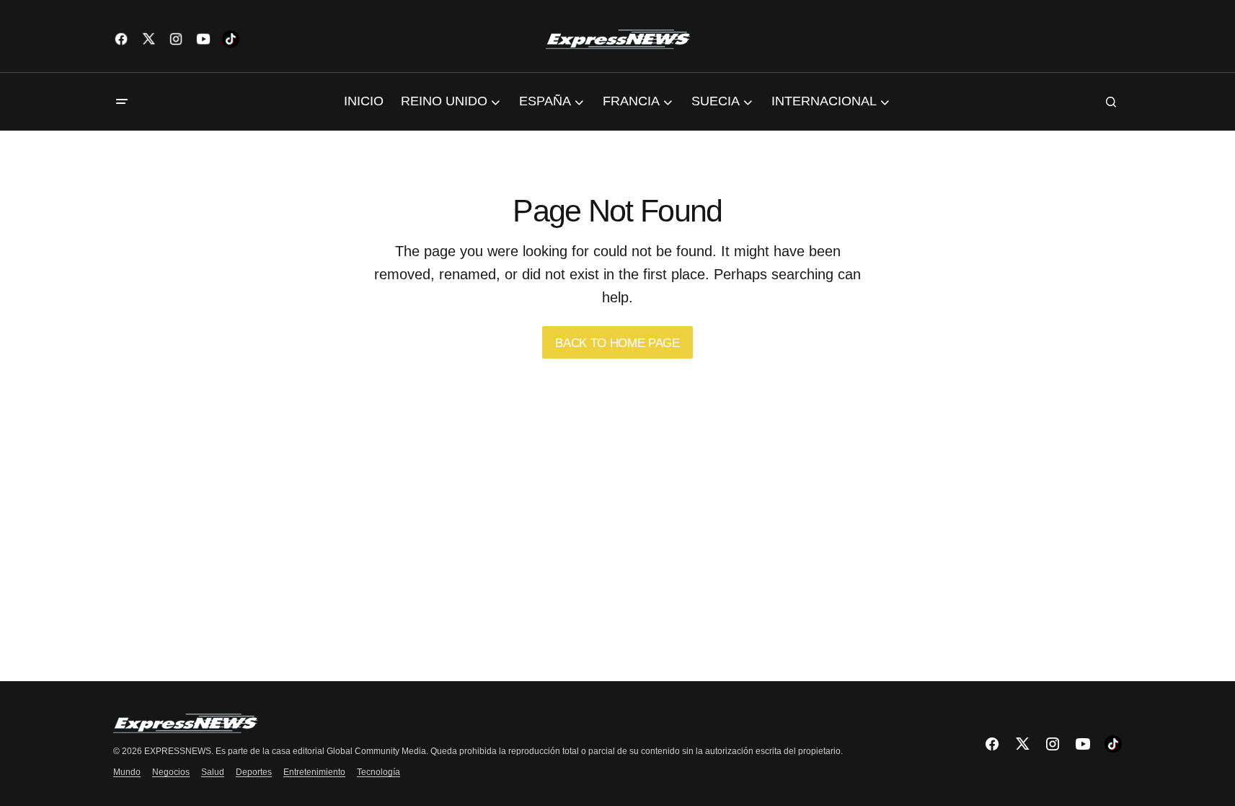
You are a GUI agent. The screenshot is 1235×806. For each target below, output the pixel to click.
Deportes (254, 772)
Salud (212, 772)
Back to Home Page (617, 343)
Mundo (127, 772)
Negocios (171, 772)
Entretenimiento (314, 772)
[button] (121, 101)
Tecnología (378, 772)
